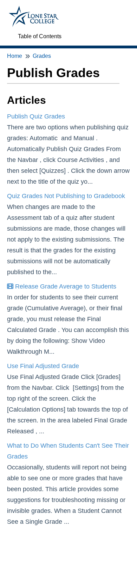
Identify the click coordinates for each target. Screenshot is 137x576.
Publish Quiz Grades (36, 116)
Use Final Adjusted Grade (43, 366)
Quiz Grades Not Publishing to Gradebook (66, 195)
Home (14, 56)
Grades (42, 56)
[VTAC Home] (34, 9)
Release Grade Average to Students (64, 286)
